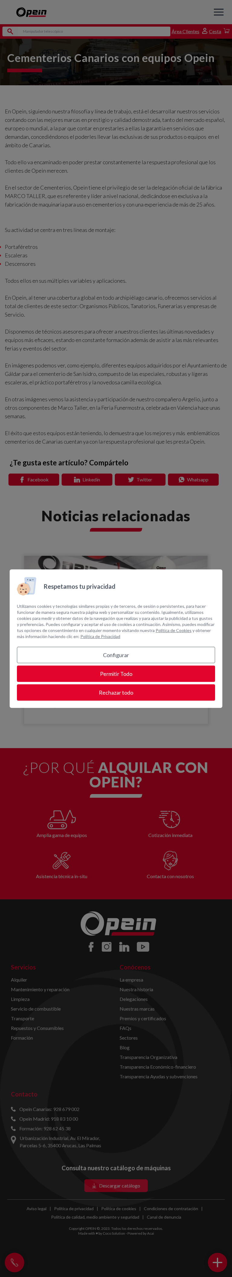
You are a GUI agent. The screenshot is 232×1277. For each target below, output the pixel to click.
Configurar (116, 655)
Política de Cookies (174, 630)
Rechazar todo (116, 692)
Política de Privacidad (100, 636)
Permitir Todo (116, 673)
